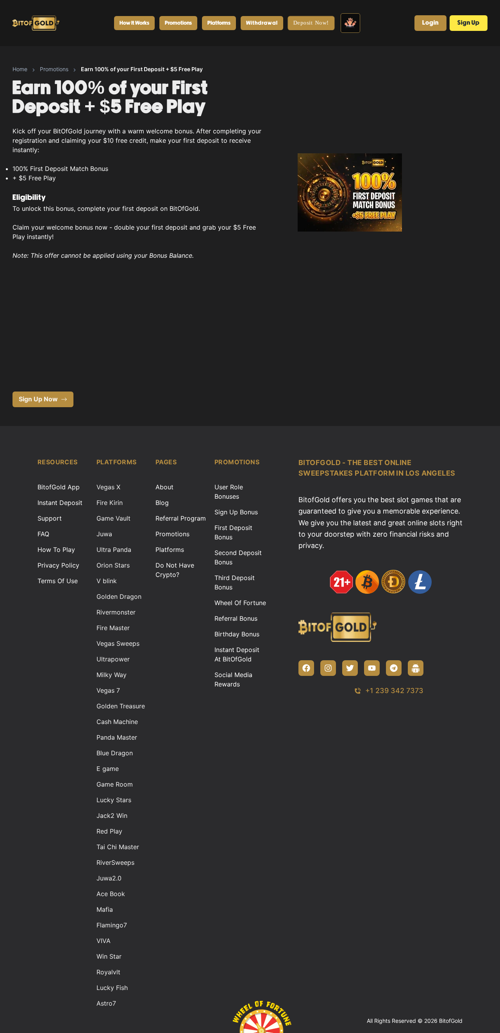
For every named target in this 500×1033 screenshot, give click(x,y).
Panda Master (116, 737)
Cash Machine (117, 722)
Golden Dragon (118, 596)
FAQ (43, 534)
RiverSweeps (115, 862)
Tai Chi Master (117, 847)
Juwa (104, 534)
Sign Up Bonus (236, 512)
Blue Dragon (114, 753)
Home (19, 69)
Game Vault (113, 518)
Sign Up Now (38, 399)
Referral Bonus (235, 618)
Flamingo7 (111, 925)
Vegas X (108, 487)
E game (107, 769)
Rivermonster (116, 612)
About (164, 487)
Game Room (114, 784)
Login (430, 23)
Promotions (178, 23)
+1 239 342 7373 (394, 690)
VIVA (103, 941)
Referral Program (180, 518)
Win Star (108, 956)
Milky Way (111, 675)
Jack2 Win (111, 815)
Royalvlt (108, 972)
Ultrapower (113, 659)
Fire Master (113, 628)
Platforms (218, 23)
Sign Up (468, 23)
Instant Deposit (60, 503)
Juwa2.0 (108, 878)
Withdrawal (262, 23)
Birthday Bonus (236, 634)
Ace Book (110, 894)
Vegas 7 (108, 690)
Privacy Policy (58, 565)
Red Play (109, 831)
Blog (162, 503)
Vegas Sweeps (117, 643)
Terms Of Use (58, 581)
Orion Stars (113, 565)
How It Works (134, 23)
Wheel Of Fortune (240, 603)
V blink (106, 581)
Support (50, 518)
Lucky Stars (113, 800)
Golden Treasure (120, 706)
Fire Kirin (109, 503)
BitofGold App (59, 487)
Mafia (104, 909)
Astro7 (106, 1003)
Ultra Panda (113, 549)
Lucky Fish (112, 988)
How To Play (56, 549)
